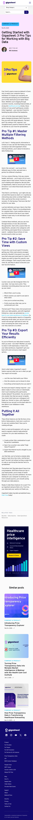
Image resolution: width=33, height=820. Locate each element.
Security (6, 799)
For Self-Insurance (9, 750)
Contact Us (7, 806)
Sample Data (7, 781)
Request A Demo (14, 555)
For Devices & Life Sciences (11, 752)
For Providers (8, 745)
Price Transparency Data (10, 756)
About (6, 793)
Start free (5, 495)
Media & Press (8, 795)
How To (6, 779)
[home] (9, 3)
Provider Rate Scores (10, 786)
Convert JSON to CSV (10, 770)
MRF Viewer (7, 767)
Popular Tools (8, 765)
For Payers (7, 747)
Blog (5, 776)
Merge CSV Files (8, 772)
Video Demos (7, 784)
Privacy (6, 801)
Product (6, 742)
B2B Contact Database (10, 761)
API (5, 758)
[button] (16, 7)
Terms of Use (7, 804)
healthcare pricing (14, 106)
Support (6, 790)
